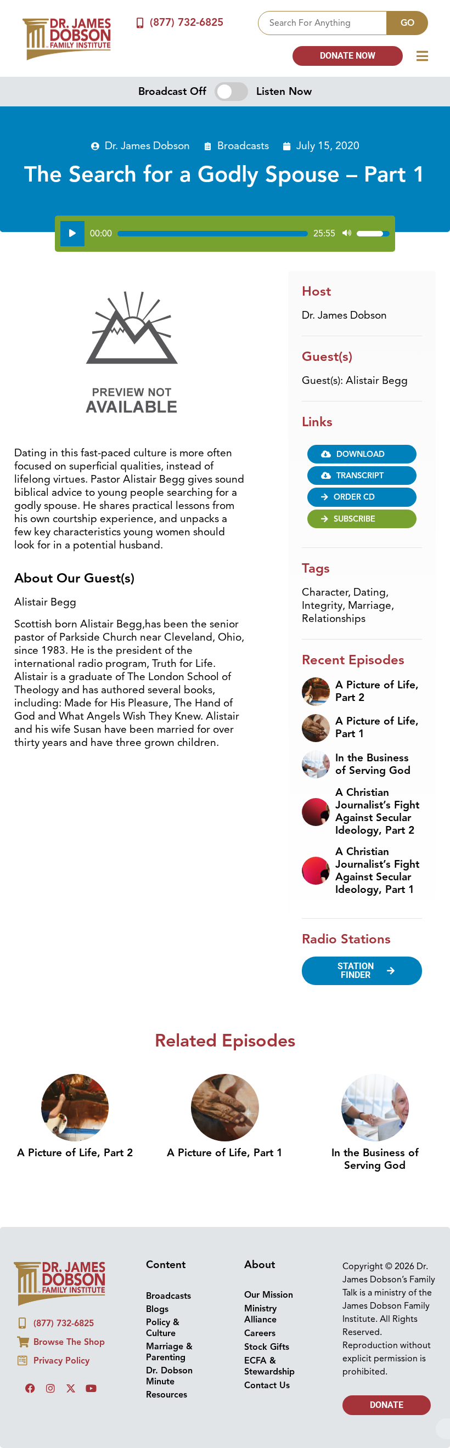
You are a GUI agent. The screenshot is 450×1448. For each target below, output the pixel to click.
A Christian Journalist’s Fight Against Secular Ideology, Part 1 (377, 870)
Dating (369, 592)
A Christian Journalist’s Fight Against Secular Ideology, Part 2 (377, 811)
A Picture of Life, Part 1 (377, 727)
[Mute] (347, 233)
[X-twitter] (71, 1388)
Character (325, 592)
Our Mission (268, 1294)
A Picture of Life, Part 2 (377, 691)
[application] (225, 233)
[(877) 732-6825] (140, 23)
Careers (259, 1333)
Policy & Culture (162, 1328)
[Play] (72, 233)
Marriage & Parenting (169, 1352)
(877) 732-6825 (186, 22)
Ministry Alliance (260, 1314)
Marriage (369, 605)
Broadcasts (243, 145)
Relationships (333, 618)
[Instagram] (50, 1388)
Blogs (157, 1309)
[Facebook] (30, 1388)
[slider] (212, 233)
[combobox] (322, 23)
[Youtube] (91, 1388)
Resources (166, 1394)
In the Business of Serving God (372, 764)
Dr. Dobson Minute (169, 1376)
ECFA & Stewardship (269, 1366)
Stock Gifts (266, 1347)
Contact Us (267, 1385)
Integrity (322, 605)
